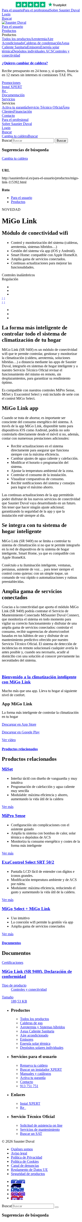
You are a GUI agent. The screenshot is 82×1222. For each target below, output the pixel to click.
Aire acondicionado (34, 1035)
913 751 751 (29, 1086)
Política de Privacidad (26, 1157)
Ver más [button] (7, 807)
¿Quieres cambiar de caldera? (25, 63)
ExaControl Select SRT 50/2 (28, 862)
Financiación (22, 111)
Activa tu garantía (14, 107)
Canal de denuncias (25, 1165)
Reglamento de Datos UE (29, 1170)
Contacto (8, 115)
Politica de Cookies (25, 1161)
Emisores (33, 47)
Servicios (8, 99)
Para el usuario (12, 10)
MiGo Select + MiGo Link (26, 908)
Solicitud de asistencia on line (41, 1125)
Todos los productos (16, 39)
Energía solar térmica (35, 1043)
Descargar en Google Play (21, 732)
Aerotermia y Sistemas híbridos (42, 1027)
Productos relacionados (20, 749)
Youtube (17, 1198)
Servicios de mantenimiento (40, 1129)
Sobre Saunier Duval (65, 10)
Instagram (18, 1194)
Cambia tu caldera (15, 136)
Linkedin (17, 1190)
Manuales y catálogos (35, 1074)
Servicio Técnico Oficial (44, 107)
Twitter (16, 1186)
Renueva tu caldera (34, 1065)
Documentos (11, 943)
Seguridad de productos (28, 1174)
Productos (9, 31)
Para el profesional (36, 10)
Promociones (11, 83)
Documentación (13, 95)
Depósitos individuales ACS (32, 51)
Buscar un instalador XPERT (41, 1069)
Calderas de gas (31, 1023)
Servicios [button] (8, 103)
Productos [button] (9, 35)
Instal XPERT (12, 87)
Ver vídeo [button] (9, 740)
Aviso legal (19, 1153)
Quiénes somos (22, 1149)
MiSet (7, 769)
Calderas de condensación (42, 43)
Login (6, 14)
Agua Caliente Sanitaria (37, 1031)
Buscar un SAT (31, 1134)
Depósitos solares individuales (41, 1048)
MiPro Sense (13, 815)
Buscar (7, 18)
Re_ (5, 91)
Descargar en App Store (19, 724)
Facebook (18, 1181)
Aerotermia (39, 39)
